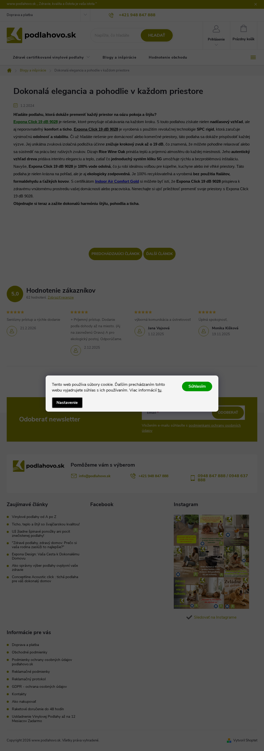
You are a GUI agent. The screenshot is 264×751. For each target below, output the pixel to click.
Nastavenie (67, 402)
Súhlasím (197, 386)
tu (159, 390)
